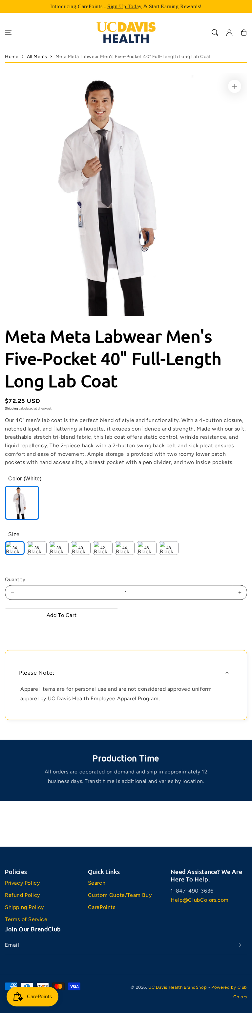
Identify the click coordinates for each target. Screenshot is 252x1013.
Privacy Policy (22, 883)
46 (146, 548)
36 (36, 548)
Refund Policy (22, 895)
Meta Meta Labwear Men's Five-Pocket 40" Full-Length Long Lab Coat (133, 56)
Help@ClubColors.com (199, 900)
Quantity (15, 579)
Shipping (11, 408)
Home (11, 56)
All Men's (37, 56)
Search (97, 883)
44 (124, 548)
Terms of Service (26, 919)
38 (58, 548)
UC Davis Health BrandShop (177, 987)
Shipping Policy (24, 907)
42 (102, 548)
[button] (8, 32)
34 (14, 548)
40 (80, 548)
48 (168, 548)
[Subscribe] (240, 945)
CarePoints (102, 907)
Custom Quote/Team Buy (120, 895)
